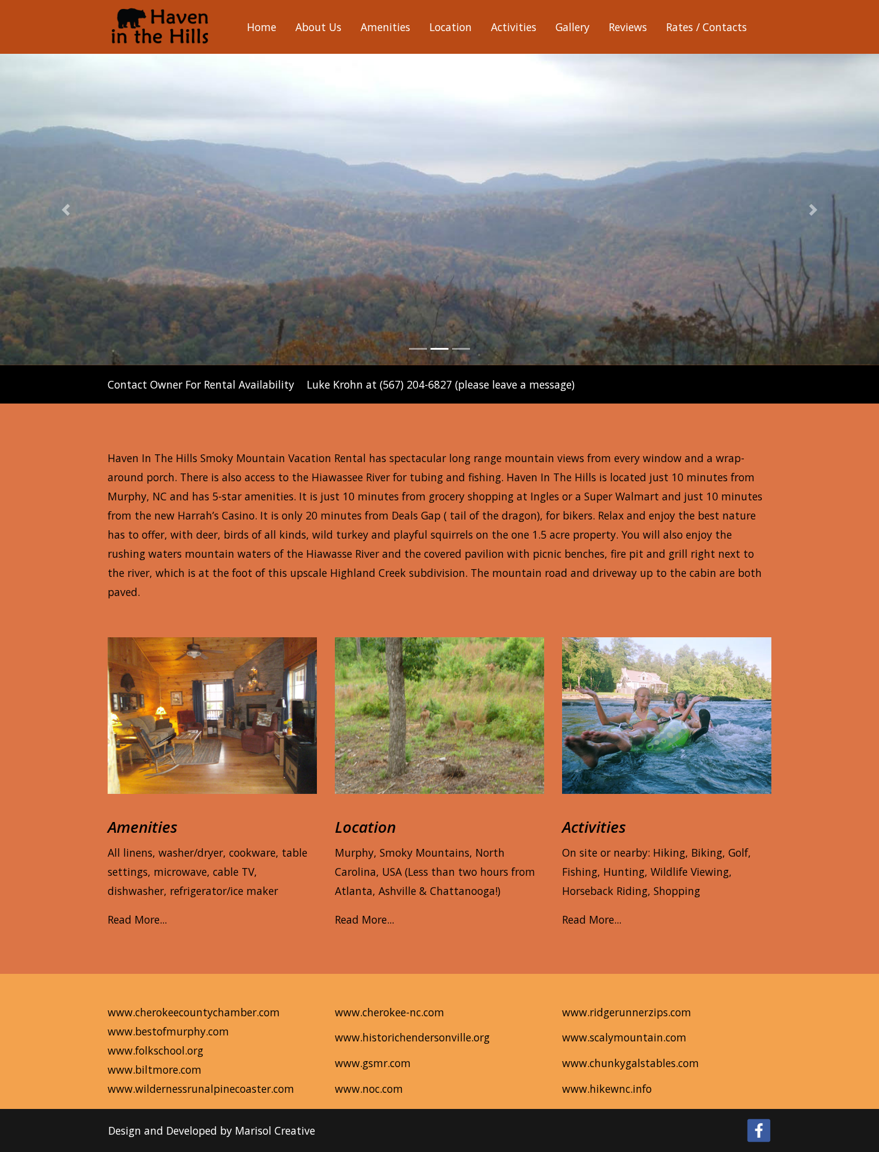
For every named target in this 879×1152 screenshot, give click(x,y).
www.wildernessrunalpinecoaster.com (201, 1088)
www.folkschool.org (155, 1050)
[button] (66, 209)
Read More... (137, 919)
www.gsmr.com (373, 1063)
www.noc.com (369, 1088)
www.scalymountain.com (624, 1037)
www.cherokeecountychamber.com (194, 1012)
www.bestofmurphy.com (168, 1031)
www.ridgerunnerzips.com (626, 1012)
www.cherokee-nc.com (389, 1012)
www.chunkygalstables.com (630, 1063)
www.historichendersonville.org (412, 1037)
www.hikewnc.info (607, 1088)
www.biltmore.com (155, 1069)
